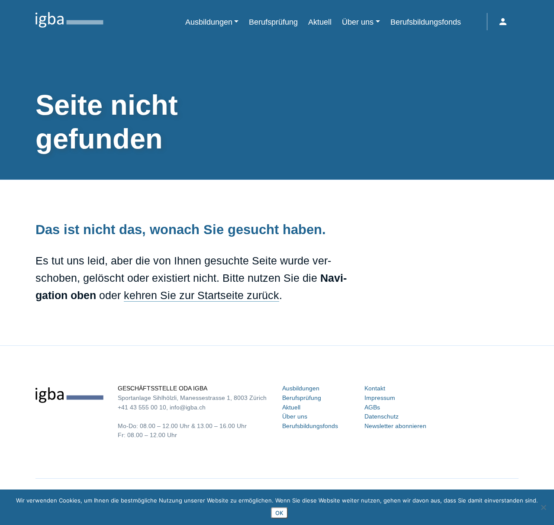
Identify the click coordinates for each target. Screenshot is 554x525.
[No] (543, 507)
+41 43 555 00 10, (143, 407)
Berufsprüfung (301, 397)
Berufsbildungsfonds (310, 425)
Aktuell (291, 407)
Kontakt (374, 388)
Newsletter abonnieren (395, 425)
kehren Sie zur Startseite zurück (201, 295)
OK (279, 512)
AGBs (372, 407)
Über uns (294, 416)
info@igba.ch (188, 407)
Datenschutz (381, 416)
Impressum (379, 397)
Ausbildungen (300, 388)
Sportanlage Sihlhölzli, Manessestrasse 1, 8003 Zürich (192, 397)
